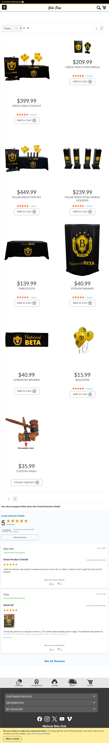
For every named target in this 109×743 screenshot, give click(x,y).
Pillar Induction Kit (26, 197)
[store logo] (54, 8)
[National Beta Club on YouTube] (61, 718)
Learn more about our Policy (38, 733)
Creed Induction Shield (82, 67)
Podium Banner (82, 288)
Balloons (82, 380)
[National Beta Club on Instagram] (47, 718)
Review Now (20, 537)
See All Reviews (54, 661)
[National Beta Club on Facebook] (39, 718)
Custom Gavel (26, 471)
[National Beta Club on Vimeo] (69, 718)
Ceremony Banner (26, 380)
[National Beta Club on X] (54, 718)
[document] (54, 735)
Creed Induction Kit (26, 106)
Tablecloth (26, 288)
